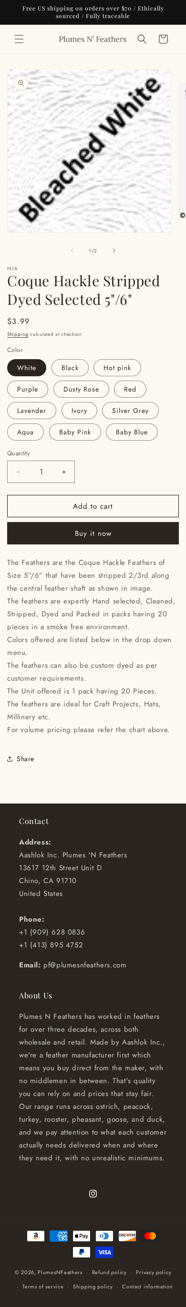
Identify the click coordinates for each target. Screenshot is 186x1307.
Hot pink (117, 367)
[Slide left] (72, 250)
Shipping (18, 334)
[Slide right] (113, 250)
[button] (19, 39)
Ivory (79, 410)
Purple (27, 389)
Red (130, 389)
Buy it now (93, 533)
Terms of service (42, 1286)
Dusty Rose (81, 389)
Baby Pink (75, 432)
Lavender (31, 410)
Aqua (25, 432)
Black (70, 367)
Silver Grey (130, 410)
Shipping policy (93, 1286)
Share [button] (25, 759)
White (26, 367)
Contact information (147, 1286)
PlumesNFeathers (60, 1272)
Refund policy (109, 1272)
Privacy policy (153, 1272)
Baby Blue (132, 432)
